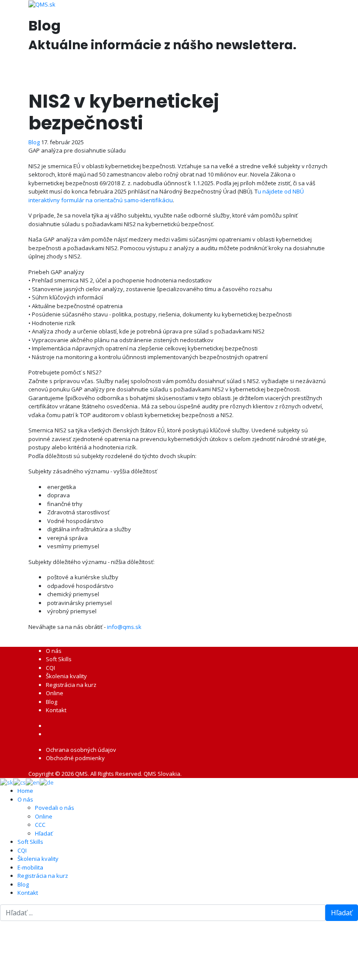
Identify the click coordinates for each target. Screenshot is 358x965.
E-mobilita (30, 867)
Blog (34, 142)
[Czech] (19, 782)
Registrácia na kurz (71, 685)
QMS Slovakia (162, 774)
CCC (40, 825)
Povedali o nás (54, 808)
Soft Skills (59, 659)
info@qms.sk (124, 627)
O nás (54, 651)
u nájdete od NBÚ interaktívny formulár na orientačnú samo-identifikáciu (166, 195)
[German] (47, 782)
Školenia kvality (66, 676)
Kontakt (56, 710)
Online (54, 693)
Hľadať (44, 833)
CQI (50, 668)
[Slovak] (6, 782)
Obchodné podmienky (75, 758)
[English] (33, 782)
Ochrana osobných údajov (81, 750)
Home (25, 791)
